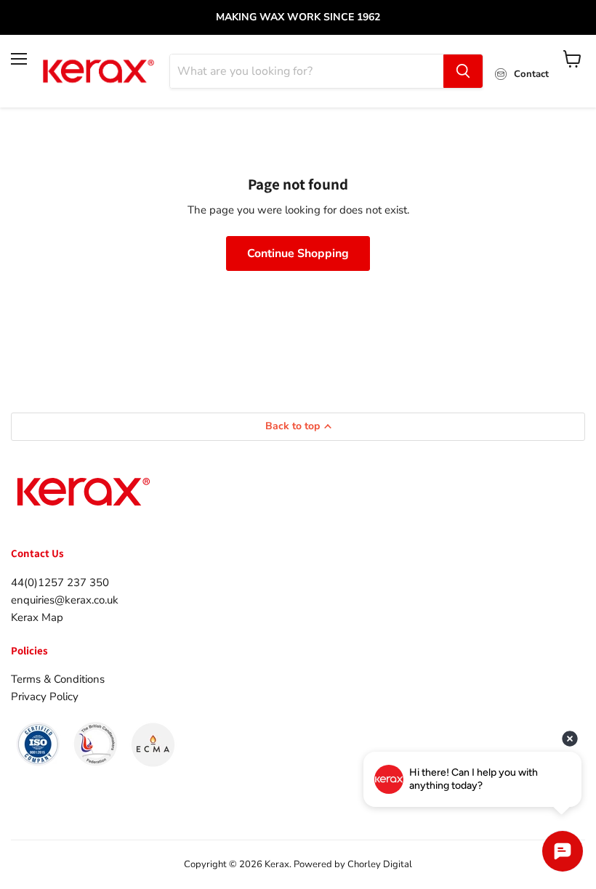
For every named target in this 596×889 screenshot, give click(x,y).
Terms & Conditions (58, 679)
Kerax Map (37, 617)
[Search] (463, 71)
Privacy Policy (44, 696)
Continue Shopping (298, 253)
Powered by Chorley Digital (353, 864)
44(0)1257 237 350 (60, 582)
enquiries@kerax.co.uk (64, 600)
